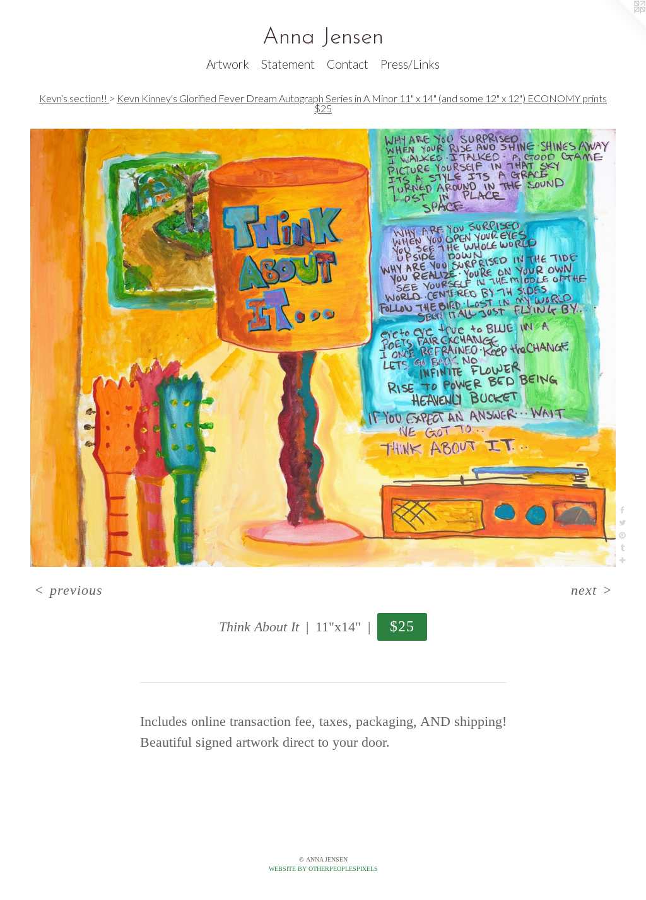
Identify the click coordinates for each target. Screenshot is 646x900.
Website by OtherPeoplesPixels (323, 868)
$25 (402, 625)
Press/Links (410, 64)
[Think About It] (323, 348)
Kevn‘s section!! (74, 98)
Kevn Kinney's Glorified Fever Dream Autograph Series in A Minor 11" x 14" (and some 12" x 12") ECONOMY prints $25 (362, 103)
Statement (288, 64)
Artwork (227, 64)
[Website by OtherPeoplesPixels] (621, 25)
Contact (347, 64)
